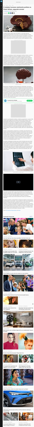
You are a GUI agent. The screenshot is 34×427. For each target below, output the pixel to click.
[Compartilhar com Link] (14, 13)
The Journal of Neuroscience (11, 210)
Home (4, 5)
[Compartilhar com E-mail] (12, 13)
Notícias (7, 5)
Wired (19, 210)
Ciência (10, 5)
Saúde (12, 5)
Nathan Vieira (7, 11)
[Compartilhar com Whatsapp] (8, 13)
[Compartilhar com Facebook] (10, 13)
